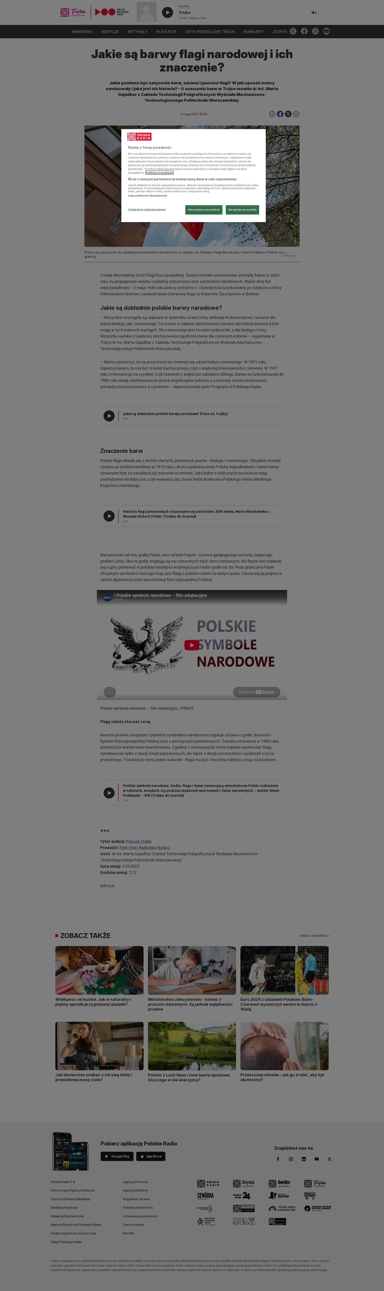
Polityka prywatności (159, 172)
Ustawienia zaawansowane (147, 209)
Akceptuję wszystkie (242, 209)
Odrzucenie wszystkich (204, 209)
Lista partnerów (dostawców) (147, 195)
